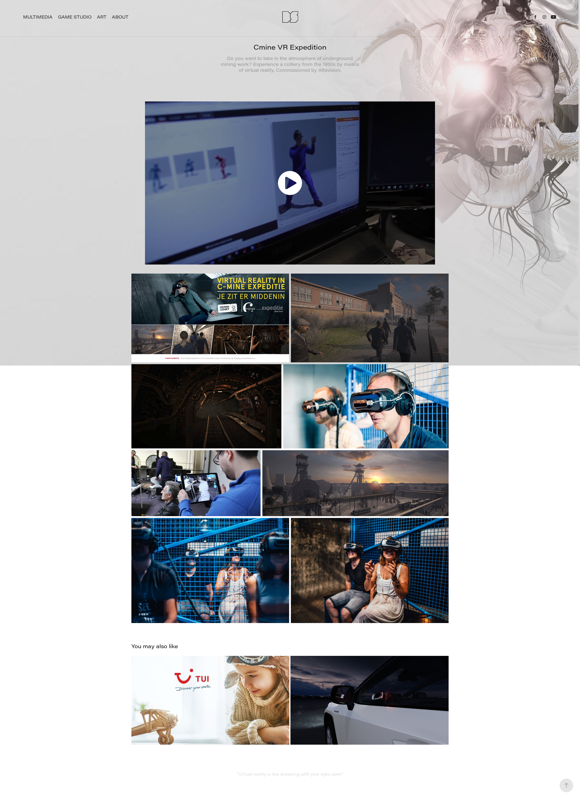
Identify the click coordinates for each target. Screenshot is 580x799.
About (120, 17)
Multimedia (38, 17)
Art (101, 17)
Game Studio (75, 17)
